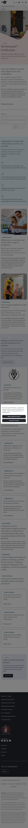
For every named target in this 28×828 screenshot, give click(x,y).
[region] (14, 414)
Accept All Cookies (14, 420)
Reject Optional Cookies (14, 416)
